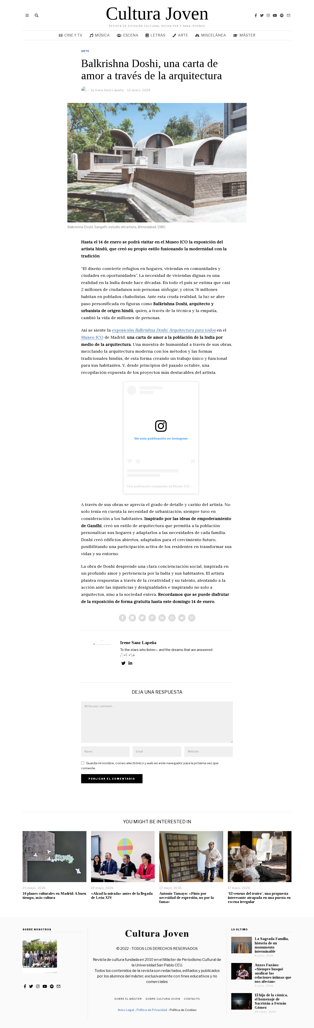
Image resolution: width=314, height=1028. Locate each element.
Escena (130, 35)
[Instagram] (268, 15)
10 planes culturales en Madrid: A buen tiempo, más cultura (54, 895)
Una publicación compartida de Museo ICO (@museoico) (168, 486)
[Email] (288, 15)
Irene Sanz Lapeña (138, 642)
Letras (158, 35)
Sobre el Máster (128, 998)
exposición (164, 330)
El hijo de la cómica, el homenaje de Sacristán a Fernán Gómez (271, 1001)
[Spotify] (282, 15)
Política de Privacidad (152, 1010)
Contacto (192, 998)
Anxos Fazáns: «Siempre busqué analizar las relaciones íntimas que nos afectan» (273, 973)
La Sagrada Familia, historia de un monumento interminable (272, 945)
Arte (183, 35)
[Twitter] (262, 15)
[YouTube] (275, 15)
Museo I (89, 337)
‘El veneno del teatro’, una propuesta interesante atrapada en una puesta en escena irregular (259, 897)
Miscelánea (213, 35)
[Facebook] (256, 15)
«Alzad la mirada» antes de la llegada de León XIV (122, 895)
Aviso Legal (126, 1010)
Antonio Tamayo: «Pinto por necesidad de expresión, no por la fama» (186, 897)
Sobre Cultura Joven (163, 998)
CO (100, 337)
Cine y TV (73, 35)
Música (102, 35)
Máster (247, 35)
